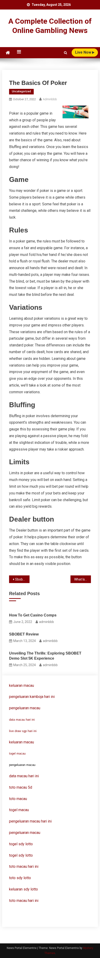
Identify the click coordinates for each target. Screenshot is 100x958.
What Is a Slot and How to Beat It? (82, 579)
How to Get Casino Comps (33, 615)
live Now (83, 52)
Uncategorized (21, 91)
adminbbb (50, 99)
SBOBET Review (24, 634)
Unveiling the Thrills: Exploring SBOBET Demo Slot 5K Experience (45, 655)
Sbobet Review (22, 579)
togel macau (17, 753)
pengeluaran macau (24, 832)
